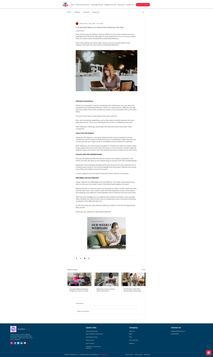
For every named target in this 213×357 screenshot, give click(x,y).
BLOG (69, 12)
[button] (121, 4)
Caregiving (95, 12)
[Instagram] (11, 343)
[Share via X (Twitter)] (80, 258)
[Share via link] (89, 258)
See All (144, 269)
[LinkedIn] (21, 343)
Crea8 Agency (103, 354)
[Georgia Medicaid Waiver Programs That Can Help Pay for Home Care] (79, 279)
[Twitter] (18, 343)
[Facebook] (15, 343)
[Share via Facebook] (76, 258)
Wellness (77, 12)
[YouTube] (25, 343)
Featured (86, 12)
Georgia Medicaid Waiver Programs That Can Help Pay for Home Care (78, 290)
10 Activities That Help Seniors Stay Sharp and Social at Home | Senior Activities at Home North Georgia (132, 290)
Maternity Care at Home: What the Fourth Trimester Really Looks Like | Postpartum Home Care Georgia (106, 290)
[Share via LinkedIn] (84, 258)
